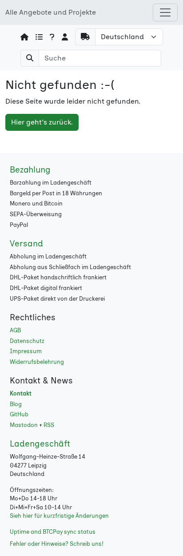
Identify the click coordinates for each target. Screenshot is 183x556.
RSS (49, 425)
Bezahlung (30, 170)
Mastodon (24, 425)
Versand (26, 243)
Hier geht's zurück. (42, 122)
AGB (15, 330)
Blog (16, 404)
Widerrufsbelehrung (37, 362)
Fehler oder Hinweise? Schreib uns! (56, 543)
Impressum (26, 351)
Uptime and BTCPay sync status (52, 531)
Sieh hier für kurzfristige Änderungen (59, 515)
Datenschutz (27, 341)
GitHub (19, 414)
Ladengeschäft (40, 444)
